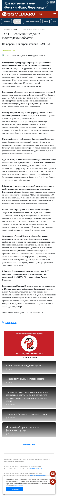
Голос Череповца (32, 21)
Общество (10, 322)
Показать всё (29, 445)
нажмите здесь (18, 485)
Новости (6, 21)
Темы (17, 21)
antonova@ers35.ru (35, 468)
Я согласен (14, 489)
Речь (46, 21)
